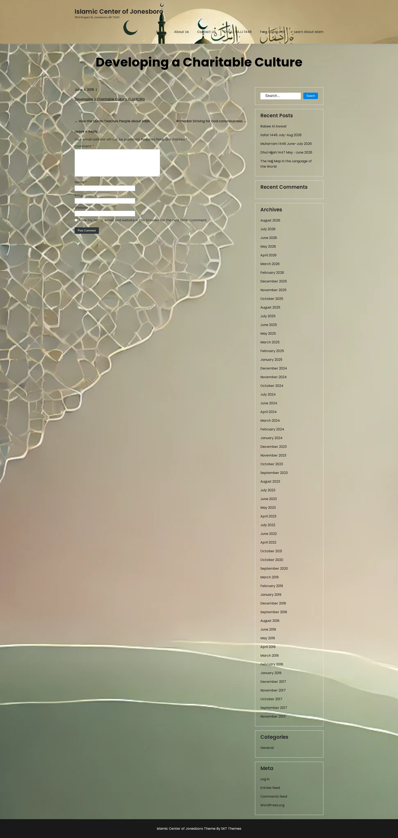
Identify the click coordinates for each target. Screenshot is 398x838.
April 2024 (268, 411)
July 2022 (267, 525)
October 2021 (271, 551)
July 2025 (267, 316)
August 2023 (270, 481)
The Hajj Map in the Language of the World (286, 164)
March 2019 (269, 577)
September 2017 (273, 707)
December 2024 (273, 368)
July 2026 (267, 229)
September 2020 (274, 568)
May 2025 (268, 333)
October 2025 (271, 298)
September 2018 (273, 612)
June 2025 (268, 324)
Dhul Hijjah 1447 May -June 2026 (286, 152)
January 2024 (271, 438)
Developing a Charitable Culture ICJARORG (110, 99)
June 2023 (268, 499)
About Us (181, 31)
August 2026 (270, 220)
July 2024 (268, 394)
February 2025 (272, 351)
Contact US (206, 31)
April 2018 (268, 646)
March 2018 (269, 655)
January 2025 (271, 359)
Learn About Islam (308, 31)
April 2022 (268, 542)
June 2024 (268, 403)
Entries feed (270, 787)
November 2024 (273, 377)
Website (81, 207)
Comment (84, 146)
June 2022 (268, 533)
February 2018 (271, 664)
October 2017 (271, 699)
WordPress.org (272, 805)
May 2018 (267, 638)
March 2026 (270, 264)
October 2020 (271, 559)
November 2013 (272, 716)
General (267, 747)
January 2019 (270, 594)
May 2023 (268, 507)
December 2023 (273, 446)
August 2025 (270, 307)
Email (80, 195)
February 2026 (272, 272)
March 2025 (270, 342)
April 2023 (268, 516)
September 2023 (274, 472)
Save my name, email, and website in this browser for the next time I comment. (143, 220)
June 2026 (268, 237)
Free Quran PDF (273, 31)
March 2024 (270, 420)
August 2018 (269, 620)
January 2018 (271, 673)
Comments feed (273, 796)
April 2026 (268, 255)
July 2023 (267, 490)
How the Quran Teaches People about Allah (112, 121)
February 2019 (271, 586)
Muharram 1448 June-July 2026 (286, 143)
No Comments (110, 89)
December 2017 (273, 681)
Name (81, 182)
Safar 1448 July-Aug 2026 (281, 135)
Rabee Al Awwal (273, 126)
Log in (264, 779)
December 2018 (273, 603)
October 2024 (271, 385)
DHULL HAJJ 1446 (238, 31)
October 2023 (271, 464)
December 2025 (273, 281)
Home (161, 31)
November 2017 (273, 690)
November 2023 (273, 455)
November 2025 (273, 290)
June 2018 (268, 629)
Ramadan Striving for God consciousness (211, 121)
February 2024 (272, 429)
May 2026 (268, 246)
